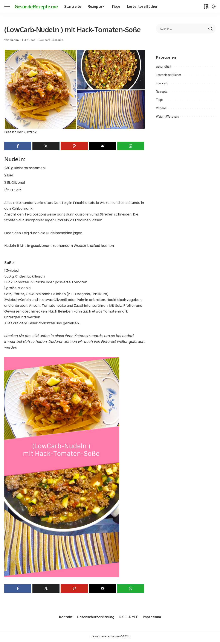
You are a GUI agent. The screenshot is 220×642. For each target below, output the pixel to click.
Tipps (159, 100)
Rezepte (57, 39)
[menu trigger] (9, 6)
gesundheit (163, 66)
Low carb (44, 39)
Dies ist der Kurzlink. (20, 132)
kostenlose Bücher (168, 75)
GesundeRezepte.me (36, 6)
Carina (14, 39)
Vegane (161, 108)
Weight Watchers (167, 116)
